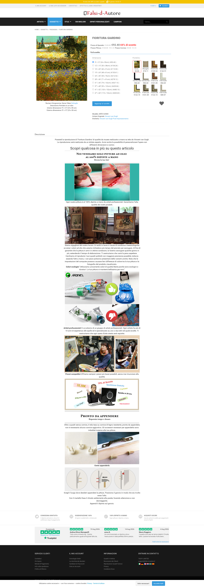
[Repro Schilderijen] (148, 564)
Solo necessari (143, 583)
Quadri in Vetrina (109, 559)
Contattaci (73, 6)
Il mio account (41, 6)
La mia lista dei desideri (57, 6)
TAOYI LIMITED (143, 559)
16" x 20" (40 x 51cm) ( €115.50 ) (106, 69)
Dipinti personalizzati (99, 22)
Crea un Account (74, 566)
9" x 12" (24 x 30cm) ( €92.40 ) (105, 62)
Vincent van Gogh (111, 116)
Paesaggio (53, 29)
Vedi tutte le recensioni (160, 542)
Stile (67, 22)
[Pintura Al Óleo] (153, 564)
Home (37, 29)
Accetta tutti (158, 583)
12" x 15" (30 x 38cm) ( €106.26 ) (106, 66)
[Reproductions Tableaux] (145, 564)
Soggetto (54, 22)
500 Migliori (80, 22)
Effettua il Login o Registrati (91, 6)
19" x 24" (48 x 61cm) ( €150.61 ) (106, 72)
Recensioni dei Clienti (111, 561)
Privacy (106, 566)
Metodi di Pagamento (42, 564)
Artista (40, 22)
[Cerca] (167, 22)
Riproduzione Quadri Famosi (113, 564)
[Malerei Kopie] (142, 564)
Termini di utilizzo (98, 583)
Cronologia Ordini (75, 559)
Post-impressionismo (120, 119)
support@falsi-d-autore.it (146, 561)
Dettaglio (74, 103)
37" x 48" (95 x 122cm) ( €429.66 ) (107, 86)
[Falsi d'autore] (139, 564)
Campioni (118, 22)
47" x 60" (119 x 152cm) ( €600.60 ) (107, 93)
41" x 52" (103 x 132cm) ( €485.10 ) (107, 90)
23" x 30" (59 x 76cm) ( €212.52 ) (106, 76)
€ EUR (153, 6)
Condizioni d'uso (109, 569)
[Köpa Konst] (150, 564)
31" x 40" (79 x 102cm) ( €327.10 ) (107, 83)
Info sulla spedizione (42, 566)
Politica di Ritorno (40, 569)
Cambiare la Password (76, 564)
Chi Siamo (38, 561)
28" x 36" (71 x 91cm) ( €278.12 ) (106, 79)
